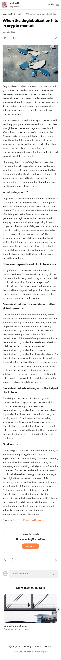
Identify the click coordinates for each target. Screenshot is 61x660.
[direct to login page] (34, 574)
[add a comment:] (13, 38)
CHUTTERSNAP (21, 520)
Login (51, 4)
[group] (30, 614)
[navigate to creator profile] (4, 5)
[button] (57, 4)
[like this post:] (5, 38)
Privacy (27, 646)
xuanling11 (14, 3)
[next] (58, 609)
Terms (38, 646)
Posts (19, 14)
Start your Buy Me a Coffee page (29, 651)
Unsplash (39, 520)
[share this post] (56, 38)
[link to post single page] (30, 612)
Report (48, 646)
